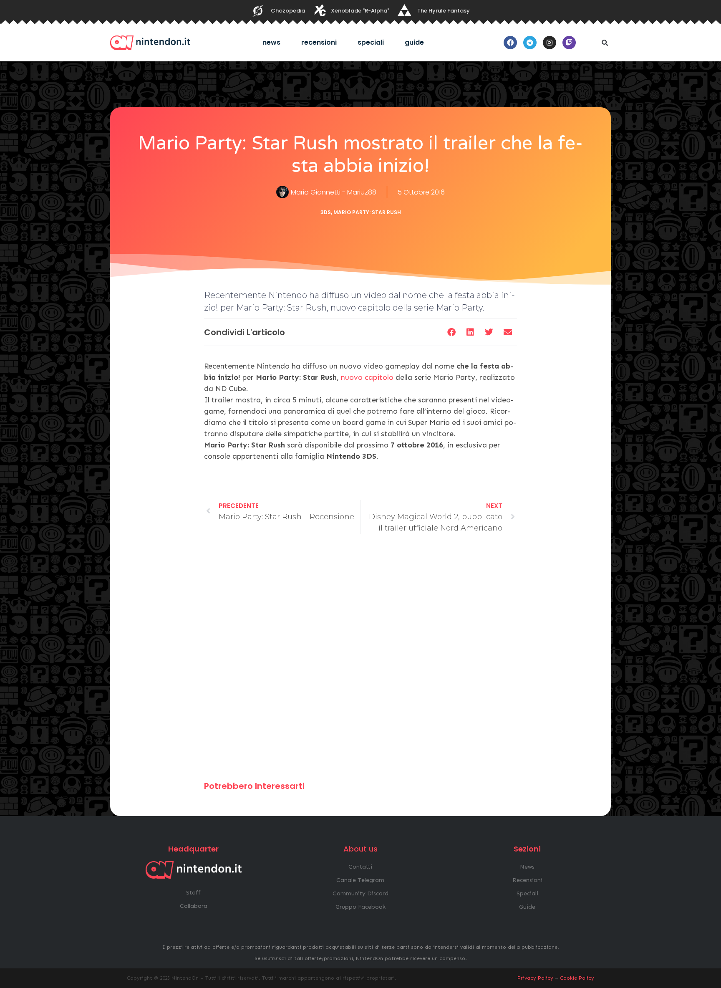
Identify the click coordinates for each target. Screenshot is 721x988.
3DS (325, 212)
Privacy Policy (535, 978)
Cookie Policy (577, 978)
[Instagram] (549, 42)
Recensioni (319, 42)
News (271, 42)
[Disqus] (360, 661)
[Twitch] (569, 42)
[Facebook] (510, 42)
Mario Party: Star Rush (367, 212)
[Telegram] (530, 42)
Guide (414, 42)
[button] (604, 42)
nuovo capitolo (367, 377)
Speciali (371, 42)
